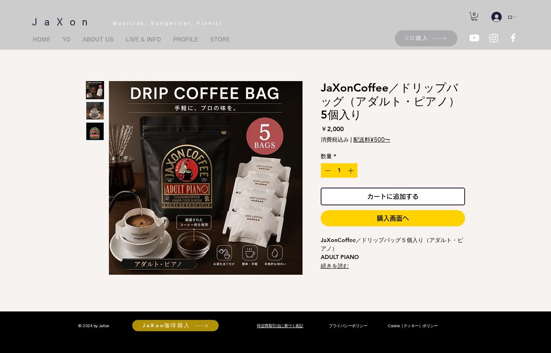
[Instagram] (493, 38)
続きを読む (335, 265)
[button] (474, 16)
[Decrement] (327, 170)
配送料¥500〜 (371, 139)
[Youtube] (474, 38)
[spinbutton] (339, 170)
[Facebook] (513, 38)
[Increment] (351, 170)
